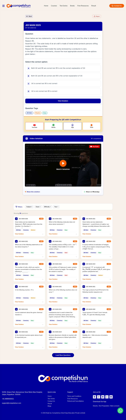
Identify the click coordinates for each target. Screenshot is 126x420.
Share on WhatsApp (92, 192)
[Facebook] (94, 396)
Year (56, 206)
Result (93, 6)
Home (46, 6)
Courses (54, 6)
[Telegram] (111, 396)
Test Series (63, 6)
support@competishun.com (11, 403)
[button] (120, 411)
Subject (29, 206)
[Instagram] (98, 396)
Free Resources (83, 6)
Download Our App (99, 401)
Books (72, 6)
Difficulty (47, 206)
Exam (38, 206)
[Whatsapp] (106, 396)
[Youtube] (102, 396)
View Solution (63, 101)
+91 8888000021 (8, 399)
